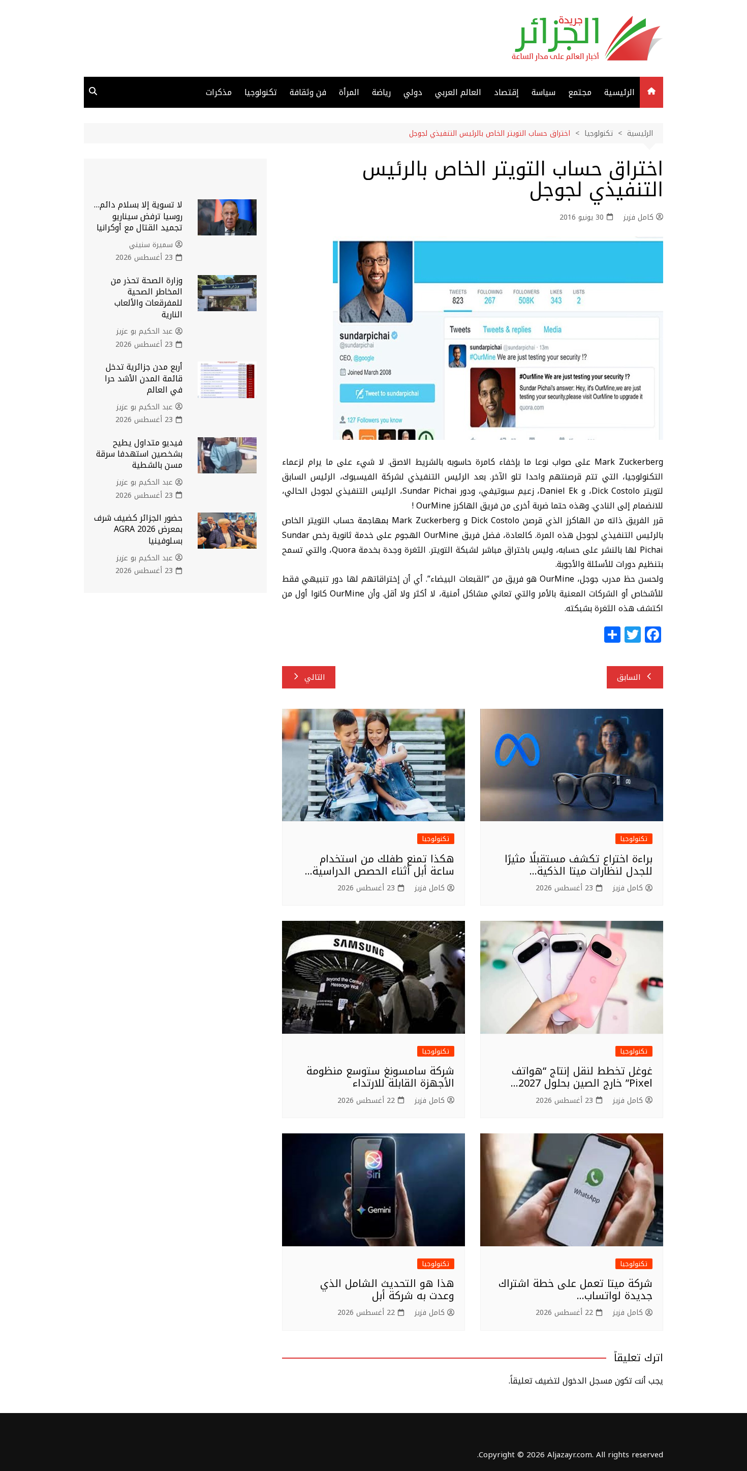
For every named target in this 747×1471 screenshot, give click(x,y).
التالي (314, 677)
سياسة (543, 92)
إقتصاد (506, 92)
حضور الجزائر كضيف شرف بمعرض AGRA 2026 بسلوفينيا (138, 529)
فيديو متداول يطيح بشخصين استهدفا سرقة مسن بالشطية (139, 454)
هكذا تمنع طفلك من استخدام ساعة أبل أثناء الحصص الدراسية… (379, 865)
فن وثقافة (308, 92)
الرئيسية (619, 92)
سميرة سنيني (151, 245)
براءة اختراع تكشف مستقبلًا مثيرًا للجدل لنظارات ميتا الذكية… (578, 865)
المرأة (349, 92)
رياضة (381, 92)
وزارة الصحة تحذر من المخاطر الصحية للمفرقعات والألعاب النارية (146, 297)
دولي (412, 92)
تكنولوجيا (260, 92)
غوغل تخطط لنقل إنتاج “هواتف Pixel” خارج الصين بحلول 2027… (581, 1077)
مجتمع (580, 92)
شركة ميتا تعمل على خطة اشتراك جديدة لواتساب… (575, 1289)
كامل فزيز (638, 217)
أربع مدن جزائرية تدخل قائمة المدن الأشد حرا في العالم (143, 378)
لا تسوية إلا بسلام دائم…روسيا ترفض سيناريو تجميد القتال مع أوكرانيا (138, 216)
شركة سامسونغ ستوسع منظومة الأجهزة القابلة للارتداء (380, 1077)
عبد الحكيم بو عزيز (144, 331)
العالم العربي (458, 92)
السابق (629, 677)
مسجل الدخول (587, 1381)
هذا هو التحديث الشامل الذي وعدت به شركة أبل (387, 1289)
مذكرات (219, 92)
